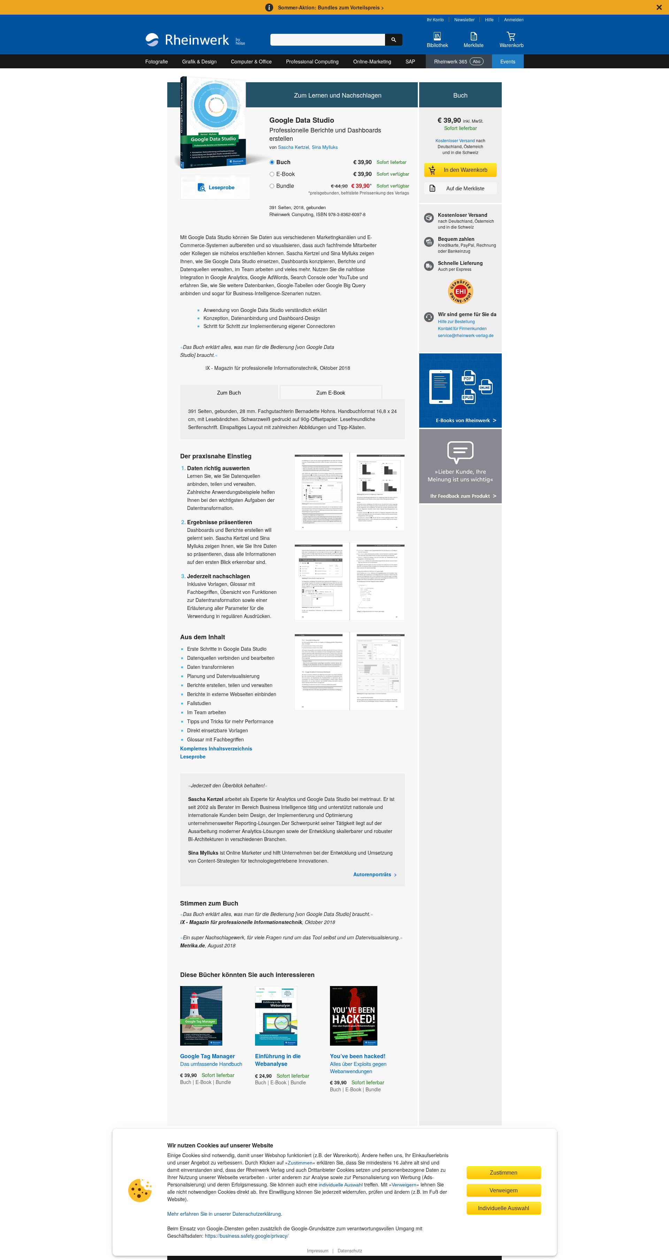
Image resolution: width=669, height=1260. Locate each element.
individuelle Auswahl (341, 1185)
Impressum (317, 1250)
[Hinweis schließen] (659, 7)
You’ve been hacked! (358, 1063)
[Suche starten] (393, 40)
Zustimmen (300, 1163)
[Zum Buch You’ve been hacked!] (353, 1016)
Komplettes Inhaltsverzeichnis (216, 748)
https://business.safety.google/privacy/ (247, 1235)
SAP (410, 61)
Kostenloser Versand (455, 140)
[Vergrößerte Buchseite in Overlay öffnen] (349, 491)
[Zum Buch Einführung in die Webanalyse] (276, 1016)
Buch (283, 162)
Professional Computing (312, 61)
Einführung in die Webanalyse (278, 1060)
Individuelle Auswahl (503, 1208)
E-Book (285, 174)
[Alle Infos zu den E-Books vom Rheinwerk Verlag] (460, 391)
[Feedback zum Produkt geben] (460, 467)
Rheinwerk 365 (457, 61)
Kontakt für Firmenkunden (462, 328)
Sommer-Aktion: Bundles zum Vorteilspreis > (331, 7)
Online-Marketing (372, 61)
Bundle (285, 186)
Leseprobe (193, 756)
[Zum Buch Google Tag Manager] (201, 1016)
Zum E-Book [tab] (330, 393)
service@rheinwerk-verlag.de (466, 335)
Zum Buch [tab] (229, 393)
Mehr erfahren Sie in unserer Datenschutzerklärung (224, 1213)
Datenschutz (350, 1250)
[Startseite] (195, 40)
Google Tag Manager (211, 1059)
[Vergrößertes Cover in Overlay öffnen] (211, 123)
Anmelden (514, 19)
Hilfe (489, 19)
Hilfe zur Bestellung (456, 321)
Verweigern (404, 1185)
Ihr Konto (435, 19)
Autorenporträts (372, 874)
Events (507, 61)
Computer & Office (251, 61)
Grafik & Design (199, 61)
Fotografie (156, 61)
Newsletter (464, 19)
